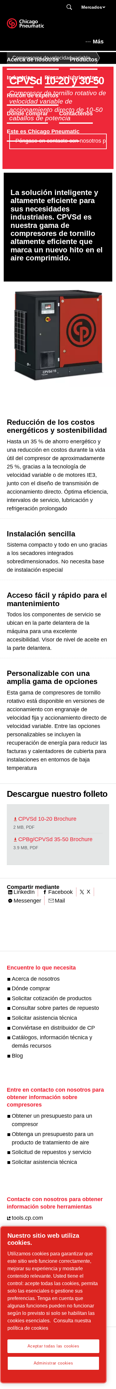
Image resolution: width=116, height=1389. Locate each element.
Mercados (91, 7)
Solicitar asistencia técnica (44, 1018)
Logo (33, 25)
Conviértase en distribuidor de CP (53, 1028)
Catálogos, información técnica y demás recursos (52, 1041)
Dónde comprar (27, 113)
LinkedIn (24, 892)
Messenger (27, 901)
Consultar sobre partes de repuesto (55, 1008)
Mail (60, 901)
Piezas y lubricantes (71, 77)
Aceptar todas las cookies (53, 1346)
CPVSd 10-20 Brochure (47, 819)
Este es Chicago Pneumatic (43, 131)
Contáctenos (76, 113)
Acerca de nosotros (33, 59)
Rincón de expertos (32, 95)
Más (98, 41)
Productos (83, 59)
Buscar (69, 7)
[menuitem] (38, 60)
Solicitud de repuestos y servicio (51, 1152)
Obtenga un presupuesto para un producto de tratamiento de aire (52, 1138)
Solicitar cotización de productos (52, 998)
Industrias (20, 77)
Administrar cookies (53, 1363)
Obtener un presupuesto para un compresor (52, 1120)
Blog (17, 1056)
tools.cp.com (27, 1218)
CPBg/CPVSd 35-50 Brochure (55, 839)
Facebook (60, 892)
